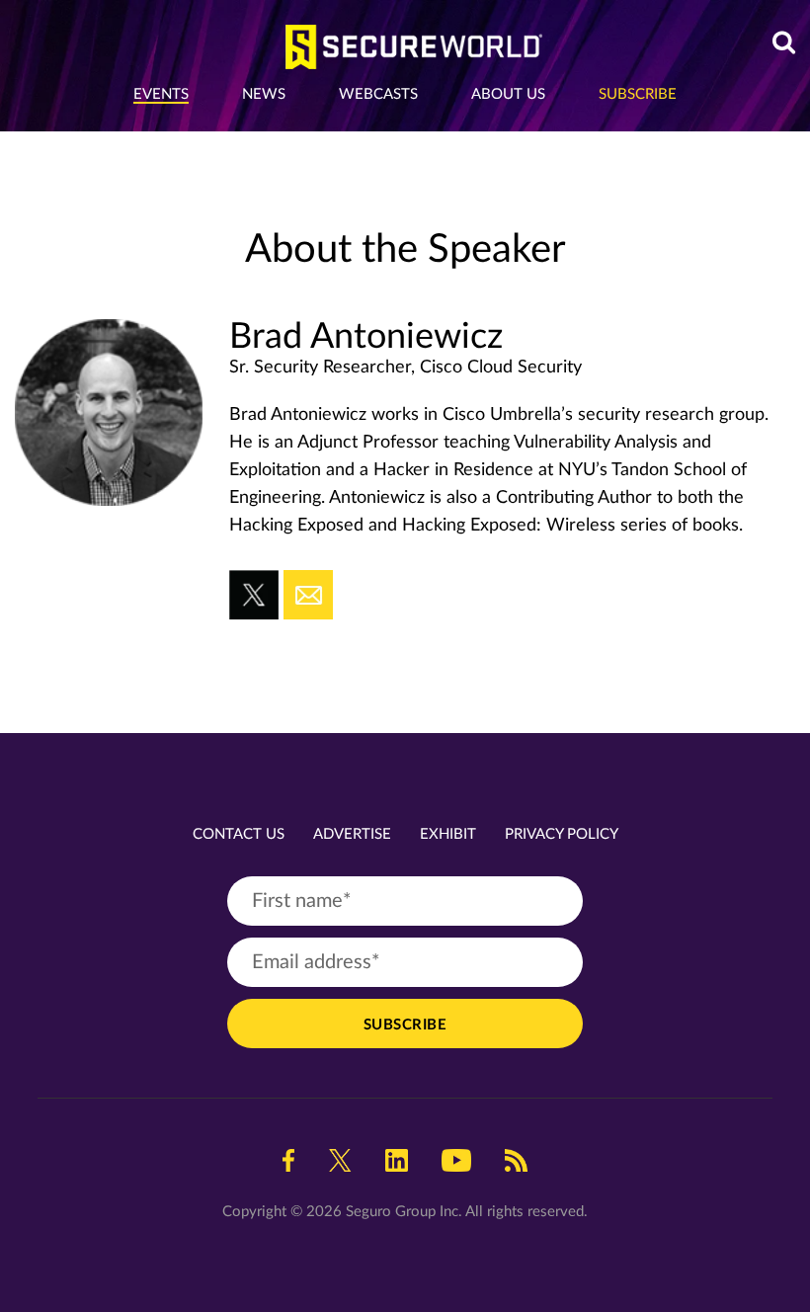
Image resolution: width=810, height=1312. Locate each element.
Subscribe (638, 94)
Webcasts (378, 94)
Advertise (352, 834)
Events (161, 94)
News (263, 94)
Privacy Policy (561, 834)
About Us (508, 94)
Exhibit (448, 834)
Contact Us (238, 834)
